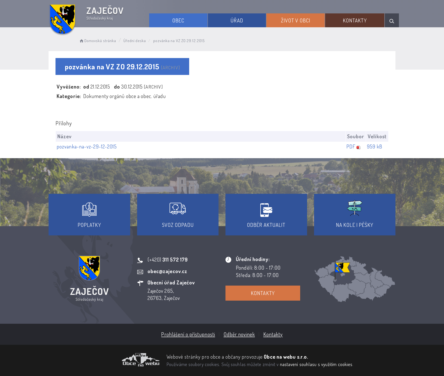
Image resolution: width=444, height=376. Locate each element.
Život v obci (295, 20)
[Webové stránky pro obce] (104, 360)
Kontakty (355, 20)
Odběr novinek (239, 334)
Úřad (237, 20)
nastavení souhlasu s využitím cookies (316, 364)
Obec (178, 20)
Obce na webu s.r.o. (286, 356)
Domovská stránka (100, 40)
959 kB (374, 146)
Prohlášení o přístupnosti (188, 334)
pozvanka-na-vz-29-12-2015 (87, 146)
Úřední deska (134, 40)
